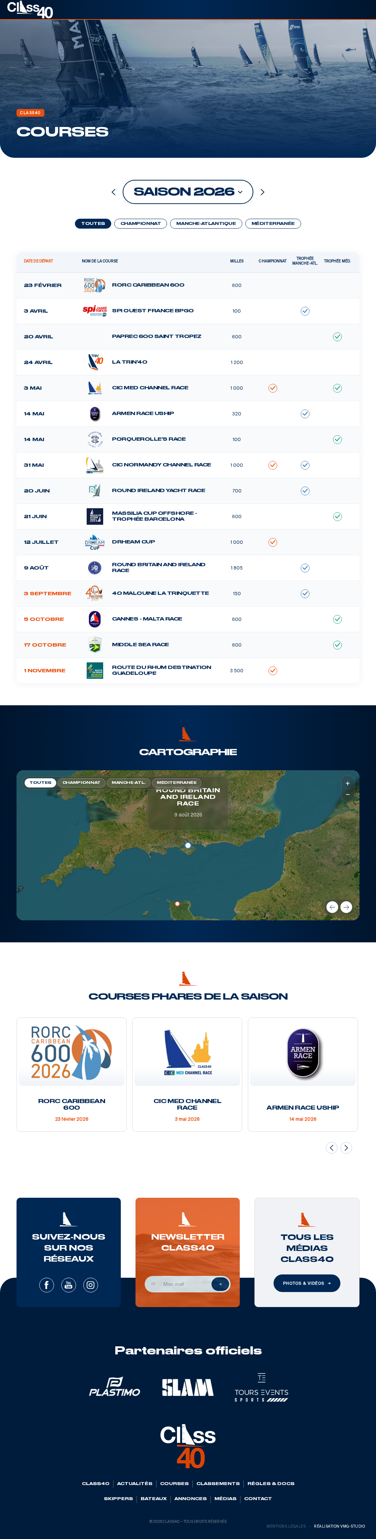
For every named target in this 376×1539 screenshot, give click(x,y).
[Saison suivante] (262, 192)
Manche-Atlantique (206, 224)
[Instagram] (90, 1285)
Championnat (140, 224)
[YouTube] (68, 1285)
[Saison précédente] (113, 192)
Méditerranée (273, 224)
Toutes (93, 224)
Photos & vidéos (303, 1283)
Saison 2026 (184, 192)
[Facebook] (46, 1285)
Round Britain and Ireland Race (188, 797)
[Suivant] (346, 907)
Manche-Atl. (129, 783)
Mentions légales (286, 1526)
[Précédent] (332, 907)
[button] (177, 903)
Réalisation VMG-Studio (339, 1526)
